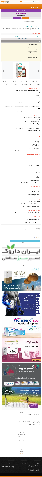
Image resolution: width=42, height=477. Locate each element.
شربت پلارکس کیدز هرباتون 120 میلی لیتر (35, 36)
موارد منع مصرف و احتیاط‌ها (33, 54)
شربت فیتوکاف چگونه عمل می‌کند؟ (32, 47)
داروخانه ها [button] (16, 4)
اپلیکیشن (34, 4)
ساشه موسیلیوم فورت (21, 438)
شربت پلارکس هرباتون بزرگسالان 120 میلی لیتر (15, 36)
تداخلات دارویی (35, 55)
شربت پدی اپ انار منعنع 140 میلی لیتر (21, 447)
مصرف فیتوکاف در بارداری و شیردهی (32, 57)
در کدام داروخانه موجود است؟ (17, 18)
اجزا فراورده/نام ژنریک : (37, 21)
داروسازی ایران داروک (21, 10)
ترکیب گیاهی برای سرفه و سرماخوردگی (29, 20)
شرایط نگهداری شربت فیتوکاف (33, 59)
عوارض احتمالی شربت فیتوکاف (33, 52)
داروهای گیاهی (36, 25)
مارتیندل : (39, 25)
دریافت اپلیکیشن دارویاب (25, 18)
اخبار (25, 4)
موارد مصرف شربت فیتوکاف (33, 49)
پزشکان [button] (12, 4)
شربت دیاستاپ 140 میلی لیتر (21, 449)
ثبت (24, 240)
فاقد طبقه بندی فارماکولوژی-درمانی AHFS (31, 26)
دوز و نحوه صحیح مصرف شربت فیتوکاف (32, 50)
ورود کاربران (32, 7)
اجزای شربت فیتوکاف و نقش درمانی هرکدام (31, 46)
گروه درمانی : (38, 26)
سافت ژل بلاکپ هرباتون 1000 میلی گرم (21, 451)
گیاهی (24, 26)
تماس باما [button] (36, 7)
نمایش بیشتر (21, 453)
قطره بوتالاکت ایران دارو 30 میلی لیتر (21, 440)
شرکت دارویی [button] (22, 4)
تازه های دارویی (29, 4)
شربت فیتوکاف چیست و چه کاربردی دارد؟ (32, 44)
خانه (37, 4)
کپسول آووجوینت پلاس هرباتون (21, 434)
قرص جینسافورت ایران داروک (21, 442)
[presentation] (38, 71)
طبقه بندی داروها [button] (7, 4)
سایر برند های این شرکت (21, 432)
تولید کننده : (38, 23)
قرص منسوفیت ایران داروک (21, 436)
